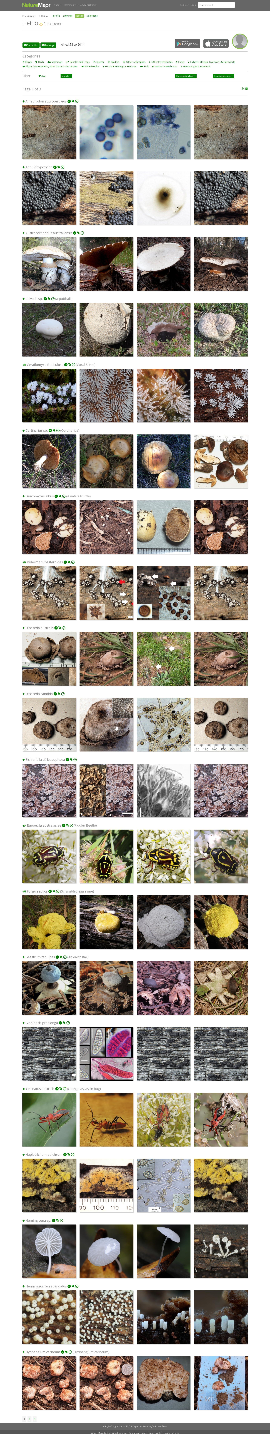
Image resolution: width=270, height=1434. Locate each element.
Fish (146, 66)
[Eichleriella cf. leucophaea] (49, 792)
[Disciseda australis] (49, 660)
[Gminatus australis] (49, 1121)
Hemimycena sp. (38, 1220)
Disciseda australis (39, 628)
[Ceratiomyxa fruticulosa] (49, 397)
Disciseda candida (39, 694)
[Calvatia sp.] (49, 331)
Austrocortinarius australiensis (48, 233)
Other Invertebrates (161, 61)
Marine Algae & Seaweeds (196, 66)
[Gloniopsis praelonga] (49, 1055)
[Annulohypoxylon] (49, 199)
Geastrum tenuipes (40, 957)
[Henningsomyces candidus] (49, 1318)
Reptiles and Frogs (80, 61)
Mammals (57, 61)
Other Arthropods (135, 61)
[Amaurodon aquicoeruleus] (49, 133)
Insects (100, 61)
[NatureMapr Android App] (187, 43)
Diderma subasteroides (45, 562)
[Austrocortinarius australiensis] (49, 265)
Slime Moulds (92, 66)
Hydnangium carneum (42, 1352)
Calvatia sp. (34, 299)
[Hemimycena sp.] (49, 1253)
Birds (41, 61)
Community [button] (70, 5)
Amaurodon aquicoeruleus (46, 101)
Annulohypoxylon (38, 167)
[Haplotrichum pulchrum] (49, 1187)
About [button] (57, 5)
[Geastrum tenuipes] (49, 989)
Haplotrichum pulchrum (43, 1154)
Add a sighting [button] (88, 5)
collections (92, 15)
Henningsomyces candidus (46, 1286)
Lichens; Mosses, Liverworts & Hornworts (212, 61)
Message (50, 45)
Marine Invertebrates (166, 66)
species (79, 15)
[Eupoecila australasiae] (49, 858)
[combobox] (223, 5)
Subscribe (32, 45)
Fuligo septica (37, 891)
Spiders (115, 61)
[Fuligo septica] (49, 923)
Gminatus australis (40, 1089)
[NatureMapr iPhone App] (216, 43)
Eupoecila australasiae (44, 825)
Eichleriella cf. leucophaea (45, 759)
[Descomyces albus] (49, 528)
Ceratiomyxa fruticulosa (45, 364)
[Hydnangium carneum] (49, 1384)
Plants (28, 61)
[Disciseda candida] (49, 726)
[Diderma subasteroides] (49, 594)
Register (184, 5)
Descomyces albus (39, 496)
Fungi (181, 61)
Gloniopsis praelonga (41, 1023)
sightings (67, 15)
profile (56, 15)
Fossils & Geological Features (120, 66)
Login (194, 5)
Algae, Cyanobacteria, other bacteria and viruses (52, 66)
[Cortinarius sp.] (49, 462)
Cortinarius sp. (36, 430)
